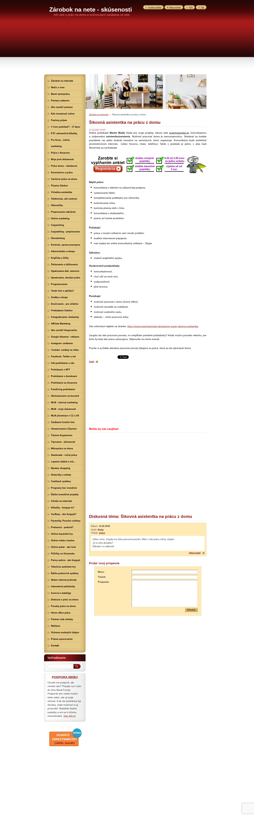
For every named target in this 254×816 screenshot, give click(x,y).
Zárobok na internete (99, 115)
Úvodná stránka (154, 7)
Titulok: (102, 577)
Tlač (202, 7)
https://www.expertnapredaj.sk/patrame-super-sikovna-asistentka (162, 326)
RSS (191, 7)
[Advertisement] (127, 48)
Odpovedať (195, 553)
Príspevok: (103, 582)
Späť (91, 361)
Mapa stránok (175, 7)
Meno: (101, 572)
